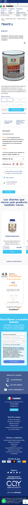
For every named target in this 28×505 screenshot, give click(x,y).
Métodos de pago (14, 423)
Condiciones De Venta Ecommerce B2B (14, 440)
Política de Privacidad (14, 442)
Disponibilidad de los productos (14, 448)
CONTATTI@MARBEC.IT (16, 390)
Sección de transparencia (7, 501)
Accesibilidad (14, 453)
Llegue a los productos (13, 261)
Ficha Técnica (8, 192)
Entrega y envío (14, 425)
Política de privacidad (17, 347)
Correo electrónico (9, 334)
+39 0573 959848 (16, 385)
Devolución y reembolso (14, 421)
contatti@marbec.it (14, 406)
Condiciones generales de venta (14, 427)
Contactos (14, 446)
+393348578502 (10, 184)
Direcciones (14, 409)
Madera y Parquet (22, 18)
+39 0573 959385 (14, 405)
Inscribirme (14, 361)
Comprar (12, 251)
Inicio (2, 18)
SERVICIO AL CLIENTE (14, 375)
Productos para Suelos (10, 18)
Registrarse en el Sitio (14, 450)
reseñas (15, 275)
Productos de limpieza (14, 419)
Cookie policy (14, 444)
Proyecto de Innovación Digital (14, 452)
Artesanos (13, 3)
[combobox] (13, 341)
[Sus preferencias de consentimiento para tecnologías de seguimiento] (25, 502)
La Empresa (5, 3)
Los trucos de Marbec (14, 429)
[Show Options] (23, 341)
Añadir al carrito (16, 109)
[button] (24, 43)
